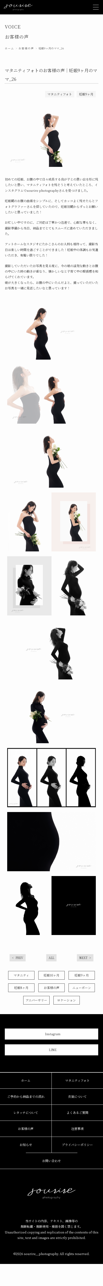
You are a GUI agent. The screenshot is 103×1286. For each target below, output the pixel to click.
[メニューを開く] (96, 7)
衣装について (77, 1096)
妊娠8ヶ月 (21, 987)
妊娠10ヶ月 (51, 975)
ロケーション (66, 1000)
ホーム (9, 48)
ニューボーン (81, 987)
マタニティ (21, 975)
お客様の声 (26, 48)
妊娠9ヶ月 (81, 975)
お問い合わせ (51, 1160)
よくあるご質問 (77, 1112)
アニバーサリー (36, 1000)
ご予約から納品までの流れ (26, 1096)
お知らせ (26, 1144)
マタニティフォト (77, 1080)
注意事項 (77, 1128)
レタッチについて (25, 1112)
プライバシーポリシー (77, 1144)
